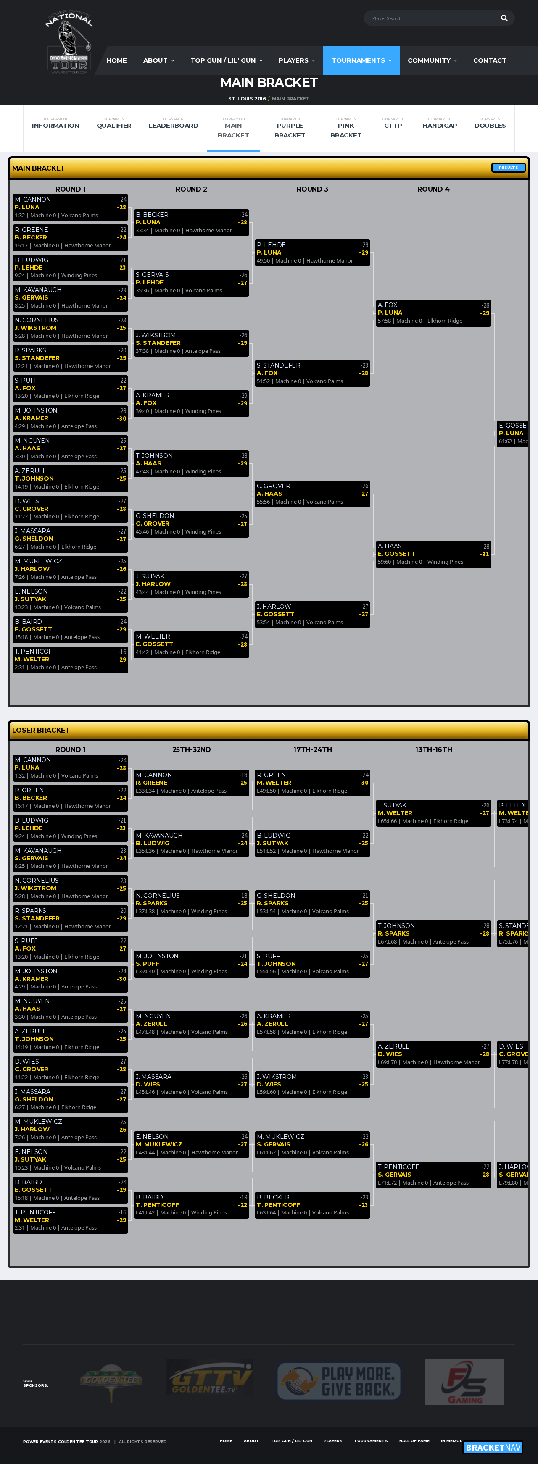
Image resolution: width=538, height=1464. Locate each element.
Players (294, 60)
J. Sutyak (30, 599)
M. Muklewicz (38, 561)
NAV (493, 1447)
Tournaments (358, 60)
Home (116, 60)
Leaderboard (173, 123)
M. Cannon (33, 199)
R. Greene (31, 230)
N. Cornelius (37, 320)
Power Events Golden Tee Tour (60, 1441)
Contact (489, 60)
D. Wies (27, 501)
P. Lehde (28, 267)
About (155, 60)
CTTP (393, 123)
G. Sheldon (34, 538)
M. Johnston (36, 410)
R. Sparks (30, 350)
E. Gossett (33, 629)
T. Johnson (34, 478)
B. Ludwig (31, 260)
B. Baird (28, 622)
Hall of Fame (414, 1440)
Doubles (490, 123)
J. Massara (32, 531)
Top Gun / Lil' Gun (223, 60)
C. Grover (31, 509)
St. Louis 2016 (247, 99)
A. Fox (25, 388)
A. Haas (27, 448)
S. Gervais (31, 297)
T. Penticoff (35, 651)
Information (55, 123)
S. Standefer (37, 358)
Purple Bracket (290, 128)
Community (429, 60)
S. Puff (26, 380)
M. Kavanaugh (38, 290)
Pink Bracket (345, 128)
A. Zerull (30, 471)
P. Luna (27, 207)
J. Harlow (32, 569)
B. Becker (31, 237)
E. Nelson (31, 591)
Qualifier (114, 123)
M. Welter (32, 659)
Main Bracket (233, 128)
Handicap (439, 123)
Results (508, 167)
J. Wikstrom (35, 327)
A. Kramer (31, 418)
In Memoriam (456, 1440)
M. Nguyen (32, 440)
